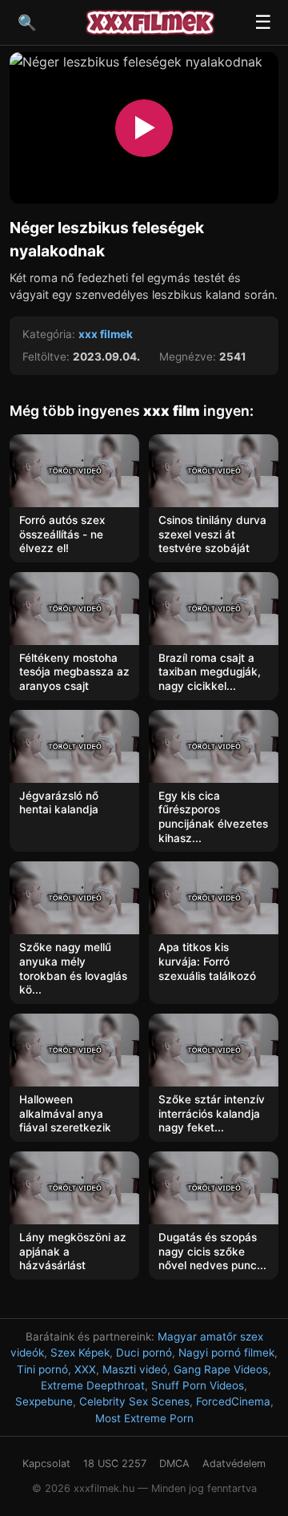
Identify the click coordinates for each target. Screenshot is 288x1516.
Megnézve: (187, 356)
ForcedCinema (233, 1401)
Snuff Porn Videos (197, 1385)
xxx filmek (105, 334)
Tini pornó (42, 1369)
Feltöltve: (46, 356)
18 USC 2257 (114, 1464)
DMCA (174, 1464)
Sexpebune (44, 1401)
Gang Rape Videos (221, 1369)
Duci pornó (144, 1352)
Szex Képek (80, 1352)
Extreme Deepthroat (93, 1385)
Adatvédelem (234, 1464)
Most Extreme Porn (144, 1418)
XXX (85, 1369)
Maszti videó (134, 1369)
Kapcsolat (46, 1464)
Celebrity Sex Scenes (134, 1401)
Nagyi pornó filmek (226, 1352)
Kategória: (48, 334)
